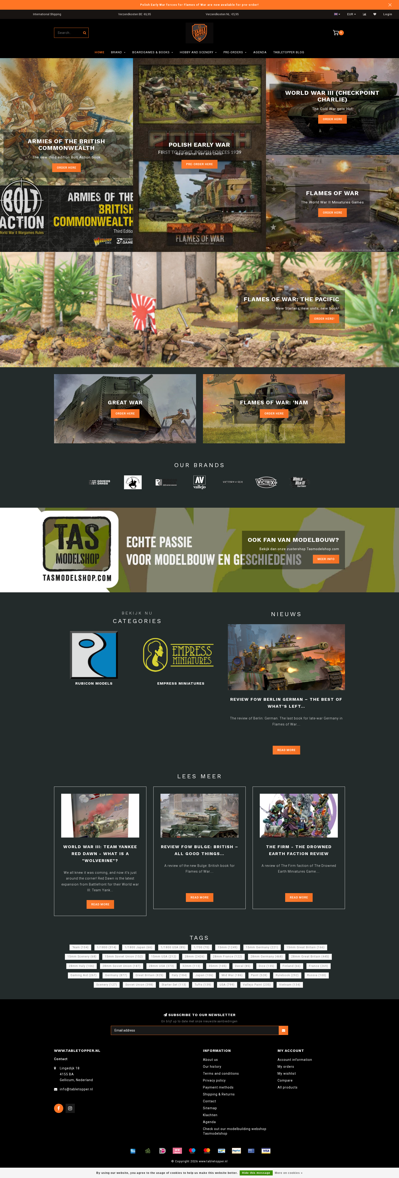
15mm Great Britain (306, 947)
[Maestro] (192, 1150)
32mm (191, 966)
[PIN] (251, 1150)
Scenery (106, 984)
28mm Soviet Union (122, 966)
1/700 (201, 947)
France (318, 966)
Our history (212, 1066)
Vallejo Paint (257, 984)
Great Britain (149, 975)
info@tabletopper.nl (76, 1089)
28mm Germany (267, 956)
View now (326, 318)
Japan (204, 975)
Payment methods (218, 1087)
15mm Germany (262, 947)
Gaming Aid (83, 975)
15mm (228, 947)
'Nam (80, 947)
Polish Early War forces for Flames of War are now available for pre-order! (199, 4)
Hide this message (256, 1173)
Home (99, 52)
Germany (116, 975)
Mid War (232, 975)
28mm (195, 956)
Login (387, 14)
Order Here (332, 119)
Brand (116, 52)
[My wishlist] (374, 14)
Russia (316, 975)
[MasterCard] (207, 1150)
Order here (66, 167)
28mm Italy (81, 966)
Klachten (210, 1115)
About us (210, 1060)
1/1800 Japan (138, 947)
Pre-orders (233, 52)
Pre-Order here (199, 164)
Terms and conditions (221, 1073)
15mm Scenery (82, 956)
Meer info (326, 559)
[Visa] (266, 1150)
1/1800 (106, 947)
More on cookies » (289, 1173)
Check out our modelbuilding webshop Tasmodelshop (234, 1131)
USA (227, 984)
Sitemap (210, 1108)
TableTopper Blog (288, 52)
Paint (259, 975)
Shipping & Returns (219, 1094)
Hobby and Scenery (196, 52)
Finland (292, 966)
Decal (243, 966)
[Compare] (364, 14)
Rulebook (287, 975)
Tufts (203, 984)
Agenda (260, 52)
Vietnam (289, 984)
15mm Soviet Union (124, 956)
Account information (295, 1060)
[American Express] (133, 1150)
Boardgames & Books (151, 52)
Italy (179, 975)
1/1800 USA (173, 947)
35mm (218, 966)
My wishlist (287, 1073)
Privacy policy (214, 1080)
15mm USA (163, 956)
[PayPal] (236, 1150)
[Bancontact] (221, 1150)
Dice (266, 966)
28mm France (227, 956)
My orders (286, 1066)
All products (288, 1087)
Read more (286, 750)
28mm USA (161, 966)
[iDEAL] (162, 1150)
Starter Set (174, 984)
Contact (209, 1101)
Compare (285, 1080)
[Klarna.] (177, 1150)
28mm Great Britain (310, 956)
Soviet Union (139, 984)
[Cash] (148, 1150)
